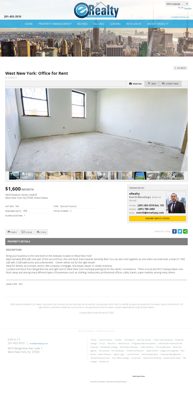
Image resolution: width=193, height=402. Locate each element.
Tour (43, 232)
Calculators (129, 339)
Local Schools (133, 354)
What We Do (123, 343)
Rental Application (150, 354)
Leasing (115, 24)
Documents (104, 350)
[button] (184, 91)
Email (28, 232)
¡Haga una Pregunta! (169, 350)
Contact (118, 339)
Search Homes (105, 339)
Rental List (104, 361)
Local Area (136, 358)
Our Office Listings (120, 358)
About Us (112, 343)
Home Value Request (163, 339)
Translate (187, 8)
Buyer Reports (104, 354)
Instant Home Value (172, 358)
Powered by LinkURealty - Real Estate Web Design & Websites (108, 382)
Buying (82, 24)
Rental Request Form (100, 358)
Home (29, 24)
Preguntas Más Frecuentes (144, 343)
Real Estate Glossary (129, 347)
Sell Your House (144, 339)
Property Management (55, 24)
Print (14, 232)
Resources (133, 24)
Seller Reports (147, 347)
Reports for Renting (152, 358)
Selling (98, 24)
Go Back (181, 68)
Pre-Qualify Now (163, 347)
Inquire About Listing (158, 218)
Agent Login (119, 354)
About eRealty (157, 24)
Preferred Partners (135, 350)
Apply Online (152, 350)
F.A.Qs (102, 343)
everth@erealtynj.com (180, 17)
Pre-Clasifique (118, 350)
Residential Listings (109, 347)
